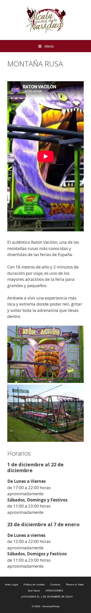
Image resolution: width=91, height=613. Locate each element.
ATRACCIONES (54, 590)
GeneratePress (50, 606)
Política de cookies (34, 584)
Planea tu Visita (75, 584)
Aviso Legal (11, 584)
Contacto (55, 584)
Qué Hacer (34, 590)
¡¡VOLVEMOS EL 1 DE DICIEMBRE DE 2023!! (47, 596)
